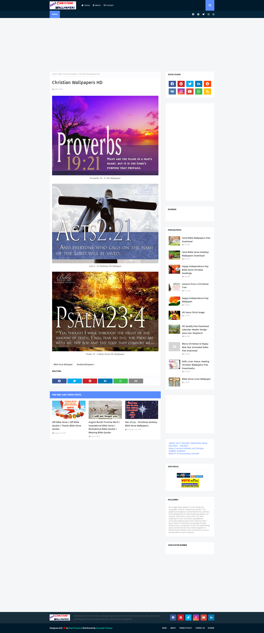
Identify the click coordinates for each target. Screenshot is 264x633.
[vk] (172, 91)
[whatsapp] (198, 91)
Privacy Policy (186, 628)
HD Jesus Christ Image (193, 312)
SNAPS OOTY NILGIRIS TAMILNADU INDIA (188, 443)
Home (87, 5)
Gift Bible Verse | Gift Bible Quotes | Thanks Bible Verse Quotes (66, 425)
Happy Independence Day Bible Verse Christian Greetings (195, 270)
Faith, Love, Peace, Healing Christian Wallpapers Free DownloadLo (195, 365)
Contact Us (200, 628)
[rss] (207, 91)
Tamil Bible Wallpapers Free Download (196, 240)
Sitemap (211, 628)
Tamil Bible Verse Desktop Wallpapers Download (195, 254)
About (98, 5)
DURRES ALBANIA (177, 451)
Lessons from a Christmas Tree (195, 286)
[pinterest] (198, 14)
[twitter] (203, 14)
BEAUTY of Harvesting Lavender (184, 453)
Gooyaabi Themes (104, 628)
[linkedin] (198, 84)
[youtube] (190, 91)
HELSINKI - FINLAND (178, 446)
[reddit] (207, 84)
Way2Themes (75, 628)
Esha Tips (58, 89)
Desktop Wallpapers (85, 364)
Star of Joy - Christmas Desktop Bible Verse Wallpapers (141, 424)
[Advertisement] (132, 44)
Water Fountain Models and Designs (186, 448)
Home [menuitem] (55, 14)
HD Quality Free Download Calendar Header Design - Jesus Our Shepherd (195, 329)
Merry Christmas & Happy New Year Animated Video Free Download (195, 347)
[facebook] (193, 14)
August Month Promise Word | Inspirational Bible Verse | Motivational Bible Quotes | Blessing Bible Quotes (104, 427)
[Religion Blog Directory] (197, 477)
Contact (110, 5)
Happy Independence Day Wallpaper (195, 300)
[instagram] (208, 14)
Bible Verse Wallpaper (68, 74)
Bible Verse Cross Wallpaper (196, 379)
